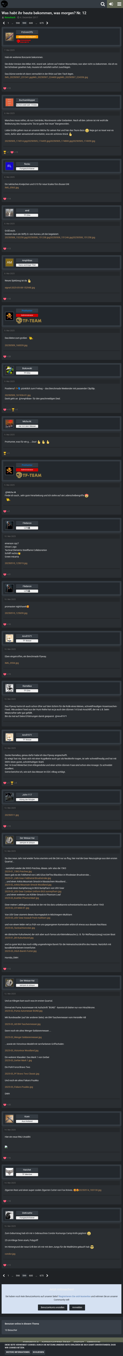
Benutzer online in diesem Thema (22, 1323)
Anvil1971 (62, 716)
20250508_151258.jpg (84, 237)
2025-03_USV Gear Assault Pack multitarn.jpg (27, 918)
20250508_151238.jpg (38, 237)
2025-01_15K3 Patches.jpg (18, 871)
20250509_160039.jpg (16, 345)
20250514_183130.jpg (90, 1190)
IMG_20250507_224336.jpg (74, 77)
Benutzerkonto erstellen (52, 1307)
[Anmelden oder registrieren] (111, 4)
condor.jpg (10, 1254)
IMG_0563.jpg (12, 187)
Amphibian (26, 398)
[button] (119, 4)
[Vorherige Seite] (4, 23)
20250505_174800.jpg (61, 141)
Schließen (38, 1352)
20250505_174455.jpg (38, 141)
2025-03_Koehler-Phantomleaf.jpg (22, 898)
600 (31, 23)
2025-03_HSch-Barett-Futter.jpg (21, 951)
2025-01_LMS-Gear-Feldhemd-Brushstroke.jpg (28, 878)
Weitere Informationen (17, 1352)
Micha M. (11, 492)
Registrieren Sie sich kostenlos (74, 1296)
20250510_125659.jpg (16, 613)
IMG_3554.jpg (12, 663)
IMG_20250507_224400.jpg (46, 77)
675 (42, 23)
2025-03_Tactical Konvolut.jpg (20, 928)
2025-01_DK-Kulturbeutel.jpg (19, 938)
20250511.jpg (12, 815)
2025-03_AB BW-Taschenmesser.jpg (23, 1024)
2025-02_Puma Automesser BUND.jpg (23, 1011)
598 (18, 23)
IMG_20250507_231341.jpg (19, 77)
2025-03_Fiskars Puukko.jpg (19, 1087)
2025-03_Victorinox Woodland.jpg (21, 1050)
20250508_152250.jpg (16, 237)
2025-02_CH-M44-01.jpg (17, 908)
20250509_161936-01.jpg (18, 395)
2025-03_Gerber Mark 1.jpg (18, 1060)
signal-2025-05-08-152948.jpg (20, 287)
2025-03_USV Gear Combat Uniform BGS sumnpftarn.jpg (33, 891)
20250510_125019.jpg (16, 563)
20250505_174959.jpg (84, 141)
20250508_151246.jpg (61, 237)
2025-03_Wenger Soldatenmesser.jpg (23, 1037)
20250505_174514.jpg (16, 141)
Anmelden (77, 1307)
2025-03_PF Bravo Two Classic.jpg (22, 1073)
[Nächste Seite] (47, 23)
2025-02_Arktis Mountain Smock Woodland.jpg (28, 884)
